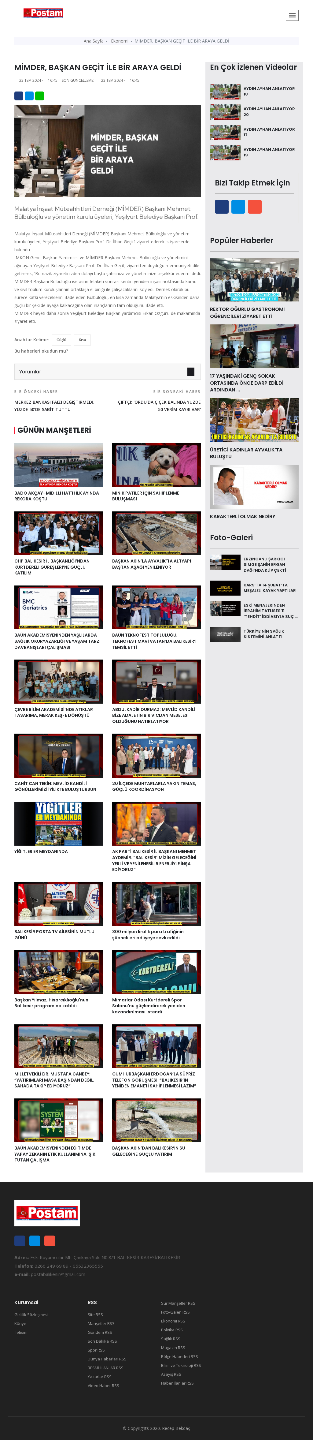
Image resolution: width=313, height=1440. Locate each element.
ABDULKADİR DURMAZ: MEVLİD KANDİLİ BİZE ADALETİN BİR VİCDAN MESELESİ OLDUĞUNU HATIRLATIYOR (153, 715)
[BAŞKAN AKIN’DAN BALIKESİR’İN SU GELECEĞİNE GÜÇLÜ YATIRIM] (156, 1119)
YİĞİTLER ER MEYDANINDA (41, 851)
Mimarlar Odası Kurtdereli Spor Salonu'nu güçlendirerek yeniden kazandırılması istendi (148, 1006)
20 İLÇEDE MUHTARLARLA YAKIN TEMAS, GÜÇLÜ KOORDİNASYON (154, 786)
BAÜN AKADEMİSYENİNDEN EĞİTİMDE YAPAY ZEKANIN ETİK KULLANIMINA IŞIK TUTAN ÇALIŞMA (54, 1154)
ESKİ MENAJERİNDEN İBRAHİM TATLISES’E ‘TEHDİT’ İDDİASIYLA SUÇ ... (271, 610)
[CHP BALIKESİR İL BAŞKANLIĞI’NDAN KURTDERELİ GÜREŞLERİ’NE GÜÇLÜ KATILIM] (58, 532)
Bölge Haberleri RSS (179, 1356)
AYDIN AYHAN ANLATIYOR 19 (269, 152)
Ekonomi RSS (173, 1321)
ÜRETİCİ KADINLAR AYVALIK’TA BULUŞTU (246, 453)
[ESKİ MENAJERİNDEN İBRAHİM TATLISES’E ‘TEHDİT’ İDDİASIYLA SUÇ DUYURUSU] (225, 607)
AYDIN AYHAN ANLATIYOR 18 (269, 91)
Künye (20, 1323)
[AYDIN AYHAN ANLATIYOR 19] (225, 152)
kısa (82, 339)
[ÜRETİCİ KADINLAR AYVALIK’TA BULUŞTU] (254, 419)
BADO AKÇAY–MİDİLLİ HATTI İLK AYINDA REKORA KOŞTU (56, 496)
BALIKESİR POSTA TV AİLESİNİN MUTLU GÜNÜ (54, 935)
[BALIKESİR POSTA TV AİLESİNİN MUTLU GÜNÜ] (58, 903)
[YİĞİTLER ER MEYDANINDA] (58, 823)
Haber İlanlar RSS (177, 1383)
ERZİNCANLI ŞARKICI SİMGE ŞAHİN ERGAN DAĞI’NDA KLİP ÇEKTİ (265, 564)
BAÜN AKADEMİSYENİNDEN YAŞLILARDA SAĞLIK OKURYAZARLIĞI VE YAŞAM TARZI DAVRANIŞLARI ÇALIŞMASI (57, 641)
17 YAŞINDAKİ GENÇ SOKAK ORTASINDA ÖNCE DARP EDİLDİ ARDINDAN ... (246, 382)
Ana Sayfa (94, 41)
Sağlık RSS (170, 1338)
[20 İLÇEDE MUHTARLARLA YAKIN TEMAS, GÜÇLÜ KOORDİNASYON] (156, 755)
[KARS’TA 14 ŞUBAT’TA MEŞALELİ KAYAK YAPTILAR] (225, 587)
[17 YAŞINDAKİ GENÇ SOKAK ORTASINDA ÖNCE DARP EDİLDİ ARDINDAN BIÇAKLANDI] (254, 345)
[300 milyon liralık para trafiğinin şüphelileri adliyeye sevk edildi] (156, 903)
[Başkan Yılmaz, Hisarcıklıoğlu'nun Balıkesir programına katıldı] (58, 971)
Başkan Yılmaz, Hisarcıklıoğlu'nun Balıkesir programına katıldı (51, 1003)
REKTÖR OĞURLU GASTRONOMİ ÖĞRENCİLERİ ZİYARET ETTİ (247, 313)
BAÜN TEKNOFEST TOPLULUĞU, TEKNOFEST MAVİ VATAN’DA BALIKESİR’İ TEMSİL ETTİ (154, 641)
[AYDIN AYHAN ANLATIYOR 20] (225, 111)
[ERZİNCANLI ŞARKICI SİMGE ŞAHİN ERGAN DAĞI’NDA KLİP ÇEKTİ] (225, 561)
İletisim (21, 1332)
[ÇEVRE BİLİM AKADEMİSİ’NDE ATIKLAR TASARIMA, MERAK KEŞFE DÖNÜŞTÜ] (58, 681)
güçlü (61, 339)
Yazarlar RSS (100, 1376)
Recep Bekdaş (176, 1428)
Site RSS (95, 1314)
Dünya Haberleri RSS (107, 1359)
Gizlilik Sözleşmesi (31, 1314)
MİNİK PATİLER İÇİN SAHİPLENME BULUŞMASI (145, 496)
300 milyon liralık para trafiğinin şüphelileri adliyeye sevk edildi (148, 935)
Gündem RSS (100, 1332)
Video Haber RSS (103, 1385)
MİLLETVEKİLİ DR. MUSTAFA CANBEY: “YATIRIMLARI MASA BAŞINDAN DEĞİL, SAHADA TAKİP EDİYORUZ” (54, 1080)
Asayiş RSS (171, 1374)
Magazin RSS (173, 1347)
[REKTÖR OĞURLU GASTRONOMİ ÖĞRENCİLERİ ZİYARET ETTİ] (254, 279)
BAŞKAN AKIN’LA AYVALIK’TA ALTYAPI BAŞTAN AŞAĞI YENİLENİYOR (151, 564)
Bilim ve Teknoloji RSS (181, 1365)
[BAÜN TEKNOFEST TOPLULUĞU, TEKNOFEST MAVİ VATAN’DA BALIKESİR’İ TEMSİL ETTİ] (156, 607)
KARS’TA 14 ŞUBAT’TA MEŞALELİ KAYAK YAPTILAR (270, 587)
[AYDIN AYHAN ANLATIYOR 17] (225, 132)
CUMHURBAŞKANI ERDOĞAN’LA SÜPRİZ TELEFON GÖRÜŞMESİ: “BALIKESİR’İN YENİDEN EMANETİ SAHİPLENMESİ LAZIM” (154, 1080)
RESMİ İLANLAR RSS (105, 1368)
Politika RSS (172, 1330)
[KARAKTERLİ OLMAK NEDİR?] (254, 486)
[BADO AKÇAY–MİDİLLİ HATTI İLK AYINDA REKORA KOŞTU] (58, 464)
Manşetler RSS (101, 1323)
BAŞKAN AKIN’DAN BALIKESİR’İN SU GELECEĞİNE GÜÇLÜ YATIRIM (148, 1151)
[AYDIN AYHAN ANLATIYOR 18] (225, 91)
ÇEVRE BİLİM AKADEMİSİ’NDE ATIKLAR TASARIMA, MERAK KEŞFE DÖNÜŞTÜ (53, 712)
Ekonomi (119, 41)
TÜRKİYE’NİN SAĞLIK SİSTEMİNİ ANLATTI (264, 634)
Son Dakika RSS (102, 1341)
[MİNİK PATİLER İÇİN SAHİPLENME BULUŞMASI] (156, 464)
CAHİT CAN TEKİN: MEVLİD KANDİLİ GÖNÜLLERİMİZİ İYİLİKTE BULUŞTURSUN (55, 786)
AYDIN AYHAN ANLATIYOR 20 (269, 111)
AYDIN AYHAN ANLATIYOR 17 (269, 132)
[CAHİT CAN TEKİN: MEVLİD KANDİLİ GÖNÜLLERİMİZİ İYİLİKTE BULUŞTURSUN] (58, 755)
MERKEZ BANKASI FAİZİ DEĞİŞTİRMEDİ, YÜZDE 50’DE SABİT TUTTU (54, 400)
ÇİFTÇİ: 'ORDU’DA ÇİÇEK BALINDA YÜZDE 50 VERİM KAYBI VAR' (159, 400)
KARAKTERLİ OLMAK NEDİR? (242, 516)
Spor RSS (96, 1350)
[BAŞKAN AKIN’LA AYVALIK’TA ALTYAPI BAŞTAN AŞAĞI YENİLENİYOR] (156, 532)
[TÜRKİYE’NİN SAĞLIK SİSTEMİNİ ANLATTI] (225, 633)
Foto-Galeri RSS (175, 1312)
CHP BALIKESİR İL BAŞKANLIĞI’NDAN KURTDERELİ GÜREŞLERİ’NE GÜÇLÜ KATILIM (52, 567)
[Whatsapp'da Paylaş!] (39, 96)
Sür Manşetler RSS (178, 1303)
